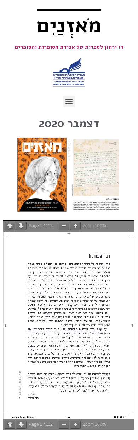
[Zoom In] (75, 226)
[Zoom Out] (64, 226)
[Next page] (21, 226)
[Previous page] (10, 226)
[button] (69, 101)
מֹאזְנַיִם (69, 25)
